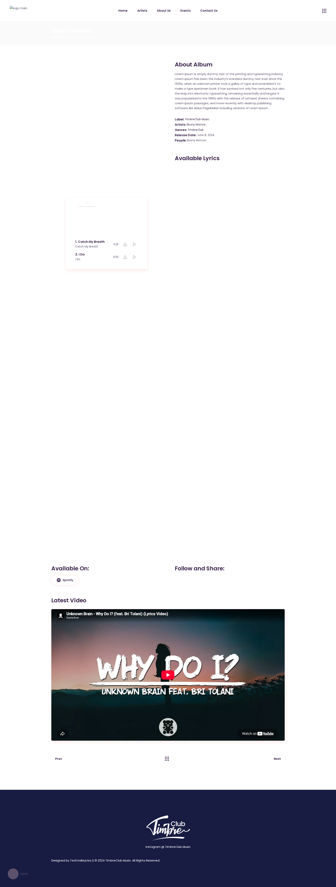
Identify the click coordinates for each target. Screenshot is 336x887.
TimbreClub (196, 130)
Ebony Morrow (196, 124)
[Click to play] (134, 244)
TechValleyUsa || (82, 860)
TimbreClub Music (197, 119)
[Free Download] (125, 244)
